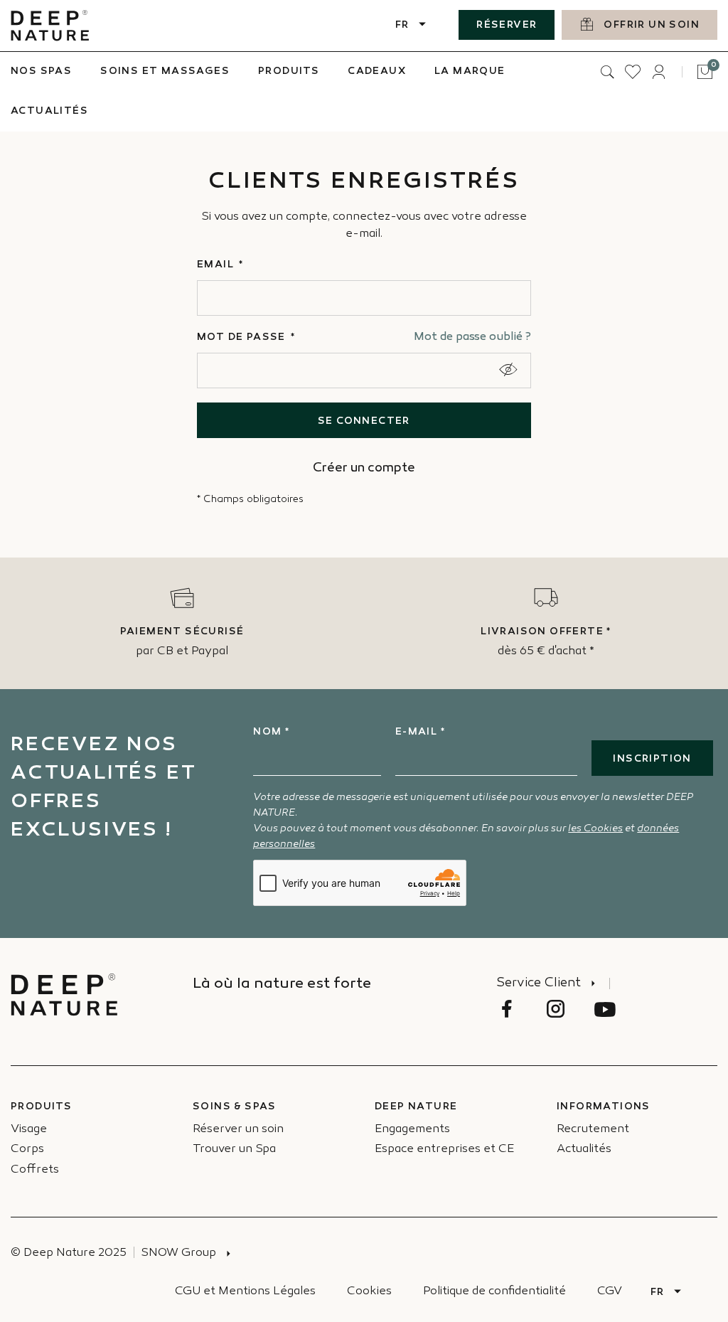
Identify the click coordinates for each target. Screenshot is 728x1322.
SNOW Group (178, 1253)
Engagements (412, 1129)
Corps (27, 1149)
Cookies (369, 1292)
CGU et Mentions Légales (245, 1292)
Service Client (538, 983)
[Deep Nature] (50, 25)
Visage (29, 1129)
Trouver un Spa (234, 1149)
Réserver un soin (238, 1129)
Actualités (584, 1149)
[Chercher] (607, 72)
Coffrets (35, 1170)
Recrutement (593, 1129)
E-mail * (420, 732)
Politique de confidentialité (494, 1292)
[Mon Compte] (658, 72)
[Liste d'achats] (632, 72)
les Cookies (595, 829)
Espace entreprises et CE (444, 1149)
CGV (609, 1292)
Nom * (271, 732)
